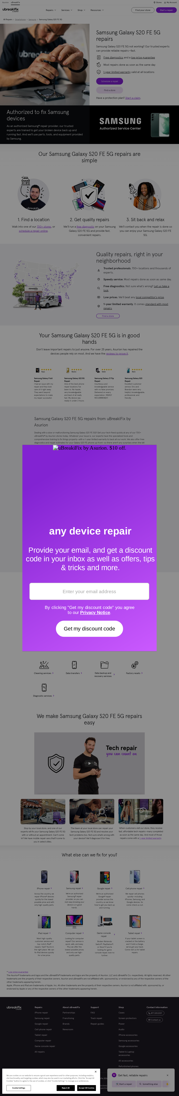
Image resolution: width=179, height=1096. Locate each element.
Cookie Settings (18, 1088)
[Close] (96, 1072)
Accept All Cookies (86, 1088)
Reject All (66, 1088)
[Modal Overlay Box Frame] (89, 548)
